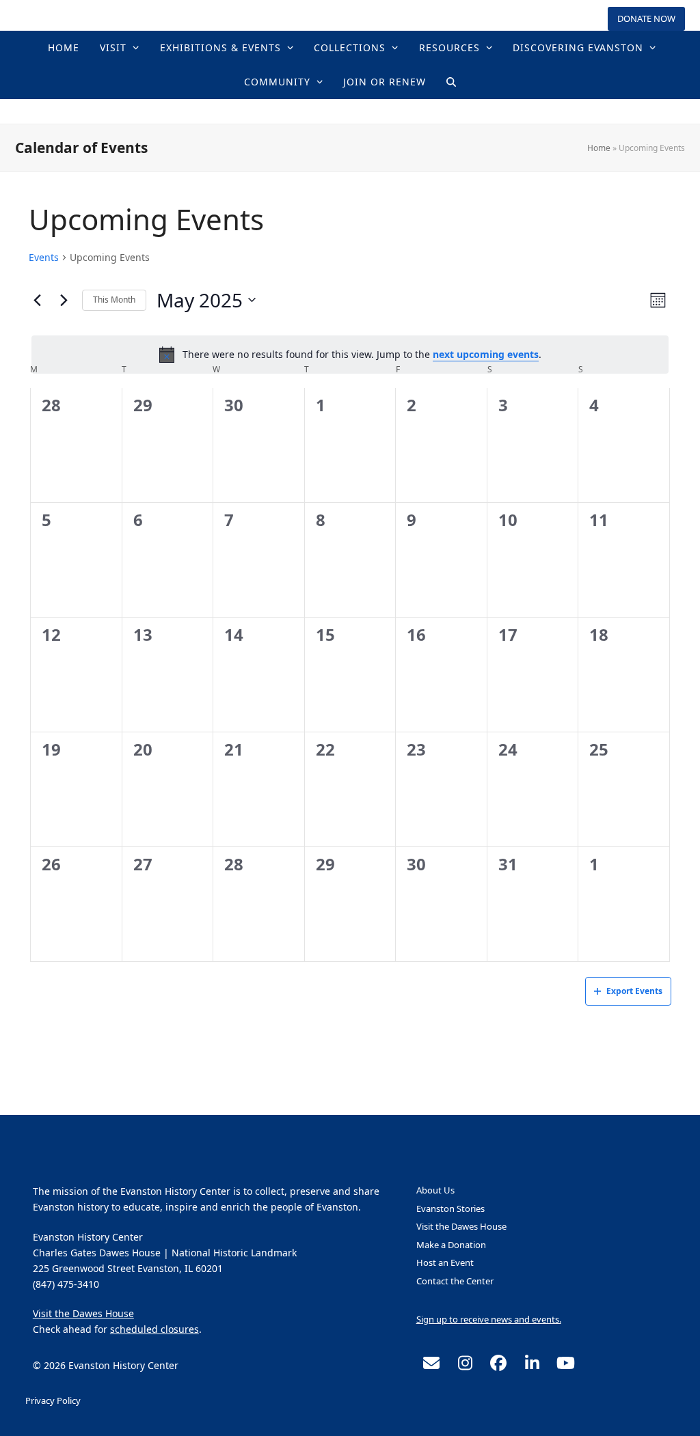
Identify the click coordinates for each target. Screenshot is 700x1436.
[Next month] (63, 300)
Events (44, 257)
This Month (114, 299)
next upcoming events (486, 354)
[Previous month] (37, 300)
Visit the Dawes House (83, 1313)
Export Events (634, 991)
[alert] (350, 354)
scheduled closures (154, 1329)
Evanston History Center (350, 111)
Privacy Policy (53, 1400)
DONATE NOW (646, 18)
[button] (451, 82)
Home (598, 148)
